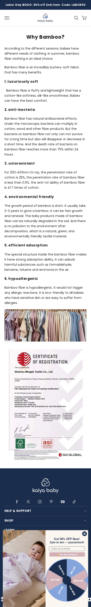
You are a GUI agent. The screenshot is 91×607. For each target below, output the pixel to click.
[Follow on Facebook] (17, 501)
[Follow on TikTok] (74, 501)
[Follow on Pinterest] (51, 501)
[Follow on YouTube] (63, 501)
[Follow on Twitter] (28, 501)
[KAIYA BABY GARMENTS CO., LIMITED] (45, 486)
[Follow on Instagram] (40, 501)
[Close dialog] (84, 533)
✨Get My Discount (67, 554)
